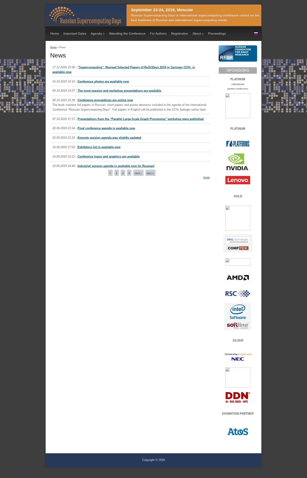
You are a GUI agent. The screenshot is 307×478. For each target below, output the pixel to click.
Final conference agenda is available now (106, 128)
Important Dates (74, 33)
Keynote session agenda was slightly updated (109, 137)
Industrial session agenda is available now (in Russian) (116, 166)
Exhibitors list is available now (99, 147)
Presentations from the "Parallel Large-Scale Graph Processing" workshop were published (141, 119)
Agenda (98, 33)
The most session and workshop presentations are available (119, 90)
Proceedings (217, 33)
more (206, 177)
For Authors (158, 33)
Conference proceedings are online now (105, 100)
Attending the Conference (127, 33)
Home (54, 33)
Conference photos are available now (103, 81)
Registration (179, 33)
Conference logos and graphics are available (109, 156)
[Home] (85, 23)
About (198, 33)
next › (138, 172)
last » (150, 172)
